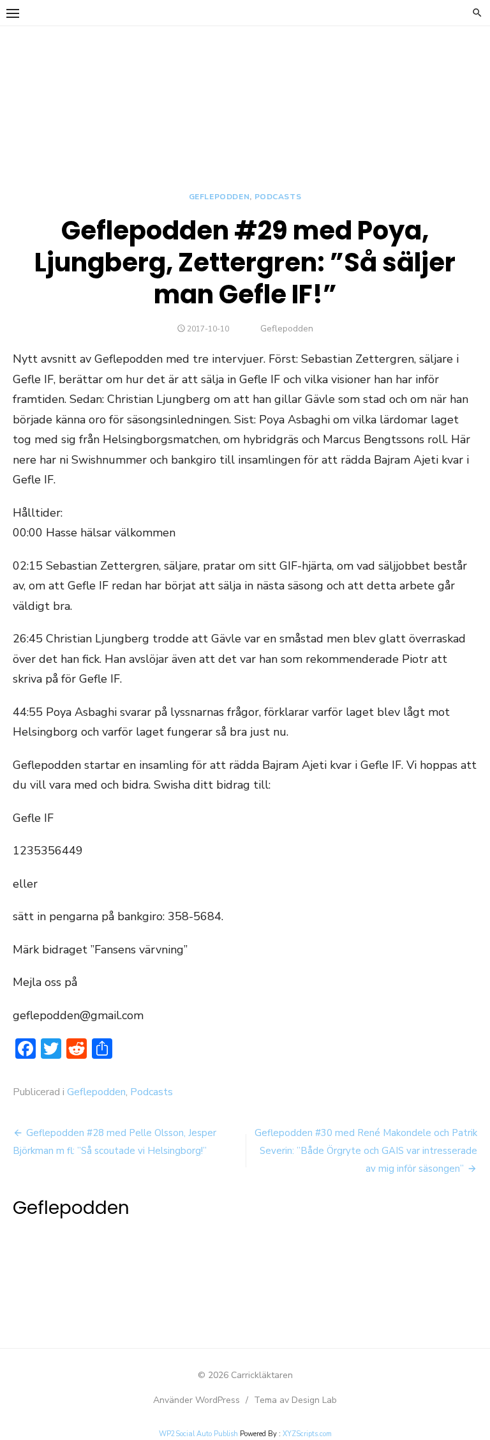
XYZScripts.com (307, 1434)
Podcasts (278, 197)
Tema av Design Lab (295, 1400)
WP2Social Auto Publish (198, 1434)
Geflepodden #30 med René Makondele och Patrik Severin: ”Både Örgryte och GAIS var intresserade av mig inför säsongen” (366, 1150)
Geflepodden (219, 197)
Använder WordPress (196, 1400)
